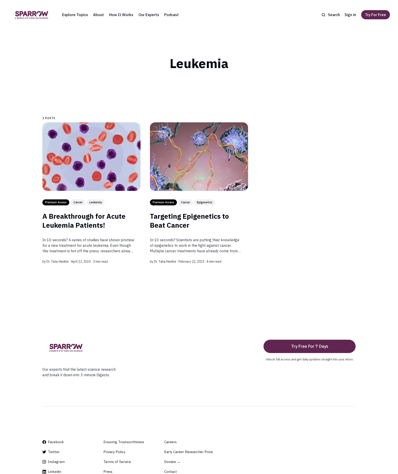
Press (107, 471)
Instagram (56, 462)
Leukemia (95, 202)
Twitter (54, 452)
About (98, 14)
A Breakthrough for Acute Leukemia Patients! (84, 221)
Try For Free (375, 14)
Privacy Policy (114, 452)
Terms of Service (117, 462)
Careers (170, 442)
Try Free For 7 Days (309, 346)
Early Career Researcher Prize (188, 452)
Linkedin (54, 471)
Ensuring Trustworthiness (123, 442)
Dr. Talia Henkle (58, 261)
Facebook (56, 442)
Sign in (350, 14)
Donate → (172, 462)
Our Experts (148, 14)
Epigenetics (204, 202)
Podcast (171, 14)
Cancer (77, 202)
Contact (170, 471)
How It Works (121, 14)
